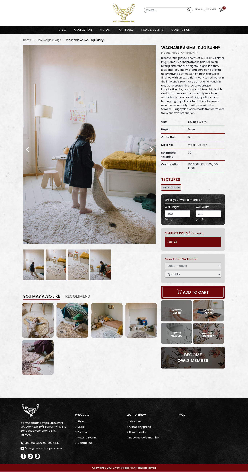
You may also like (41, 296)
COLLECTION (83, 30)
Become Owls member (144, 437)
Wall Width (203, 207)
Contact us (84, 443)
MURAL (104, 30)
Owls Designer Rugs (48, 40)
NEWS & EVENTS (152, 30)
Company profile (140, 427)
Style (62, 30)
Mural (81, 427)
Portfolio (83, 432)
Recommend (77, 296)
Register (211, 9)
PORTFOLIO (125, 30)
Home (27, 40)
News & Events (87, 437)
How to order (137, 432)
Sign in (199, 9)
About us (135, 421)
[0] (221, 9)
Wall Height (172, 207)
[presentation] (28, 149)
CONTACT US (180, 30)
